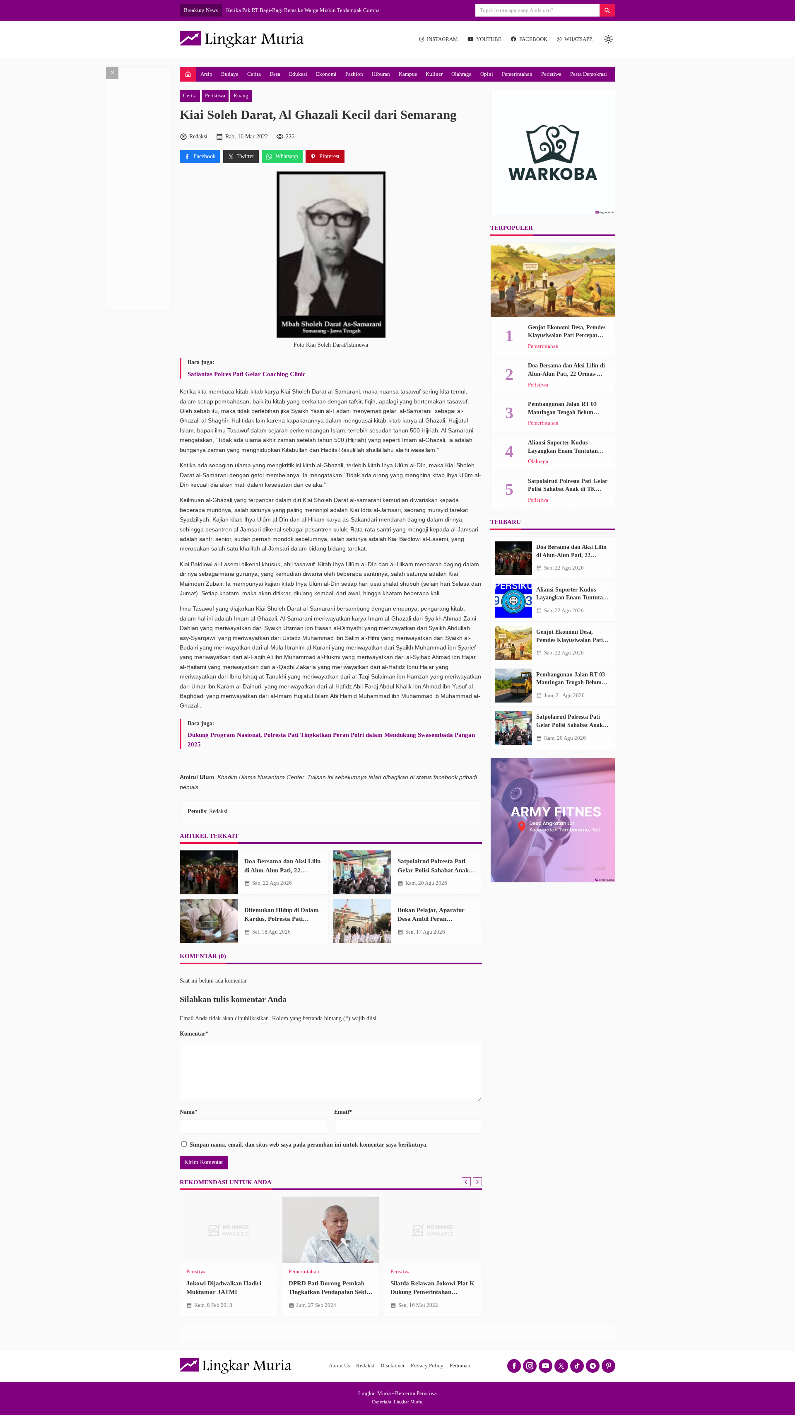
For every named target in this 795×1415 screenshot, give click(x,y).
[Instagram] (530, 1366)
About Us (339, 1366)
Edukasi (298, 74)
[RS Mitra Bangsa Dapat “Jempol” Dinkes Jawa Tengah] (331, 1230)
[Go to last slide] (466, 1181)
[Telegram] (593, 1366)
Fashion (354, 74)
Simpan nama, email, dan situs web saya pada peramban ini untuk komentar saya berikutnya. (309, 1145)
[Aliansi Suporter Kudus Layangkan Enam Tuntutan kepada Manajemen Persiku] (513, 601)
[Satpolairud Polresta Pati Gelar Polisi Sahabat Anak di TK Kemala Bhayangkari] (362, 872)
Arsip (206, 74)
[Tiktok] (577, 1366)
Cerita (254, 74)
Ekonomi (326, 74)
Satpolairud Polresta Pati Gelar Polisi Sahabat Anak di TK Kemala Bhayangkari (436, 869)
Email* (343, 1112)
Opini (486, 74)
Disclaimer (393, 1366)
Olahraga (461, 74)
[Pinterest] (608, 1366)
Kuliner (434, 74)
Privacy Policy (427, 1366)
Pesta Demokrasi (588, 74)
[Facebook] (514, 1366)
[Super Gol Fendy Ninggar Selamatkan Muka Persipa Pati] (228, 1230)
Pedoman (460, 1366)
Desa (275, 74)
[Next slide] (477, 1181)
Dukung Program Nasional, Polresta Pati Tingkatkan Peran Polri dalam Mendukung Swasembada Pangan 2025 (331, 739)
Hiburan (381, 74)
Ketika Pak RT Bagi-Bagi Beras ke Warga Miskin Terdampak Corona (303, 10)
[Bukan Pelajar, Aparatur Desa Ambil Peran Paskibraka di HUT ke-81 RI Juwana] (362, 921)
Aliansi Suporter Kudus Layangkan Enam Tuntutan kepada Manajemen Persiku (563, 450)
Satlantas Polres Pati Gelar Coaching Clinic (247, 373)
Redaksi (365, 1366)
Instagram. (443, 39)
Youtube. (489, 39)
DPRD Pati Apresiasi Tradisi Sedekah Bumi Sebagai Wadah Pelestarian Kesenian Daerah (431, 1292)
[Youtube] (545, 1366)
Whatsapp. (578, 39)
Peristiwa (551, 74)
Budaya (229, 74)
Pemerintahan (517, 74)
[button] (607, 10)
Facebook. (534, 39)
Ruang (241, 96)
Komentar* (194, 1034)
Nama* (189, 1112)
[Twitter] (561, 1366)
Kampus (408, 74)
